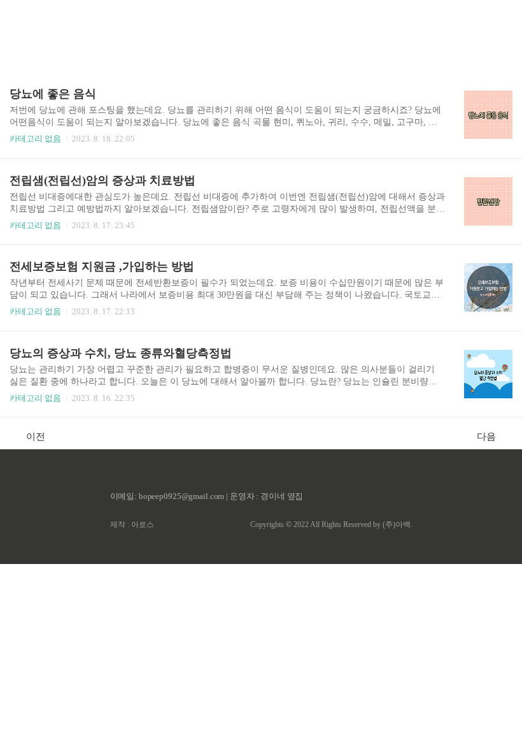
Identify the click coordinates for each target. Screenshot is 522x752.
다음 (486, 436)
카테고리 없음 (35, 138)
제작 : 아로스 (132, 524)
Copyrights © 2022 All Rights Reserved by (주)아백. (331, 524)
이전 (35, 436)
